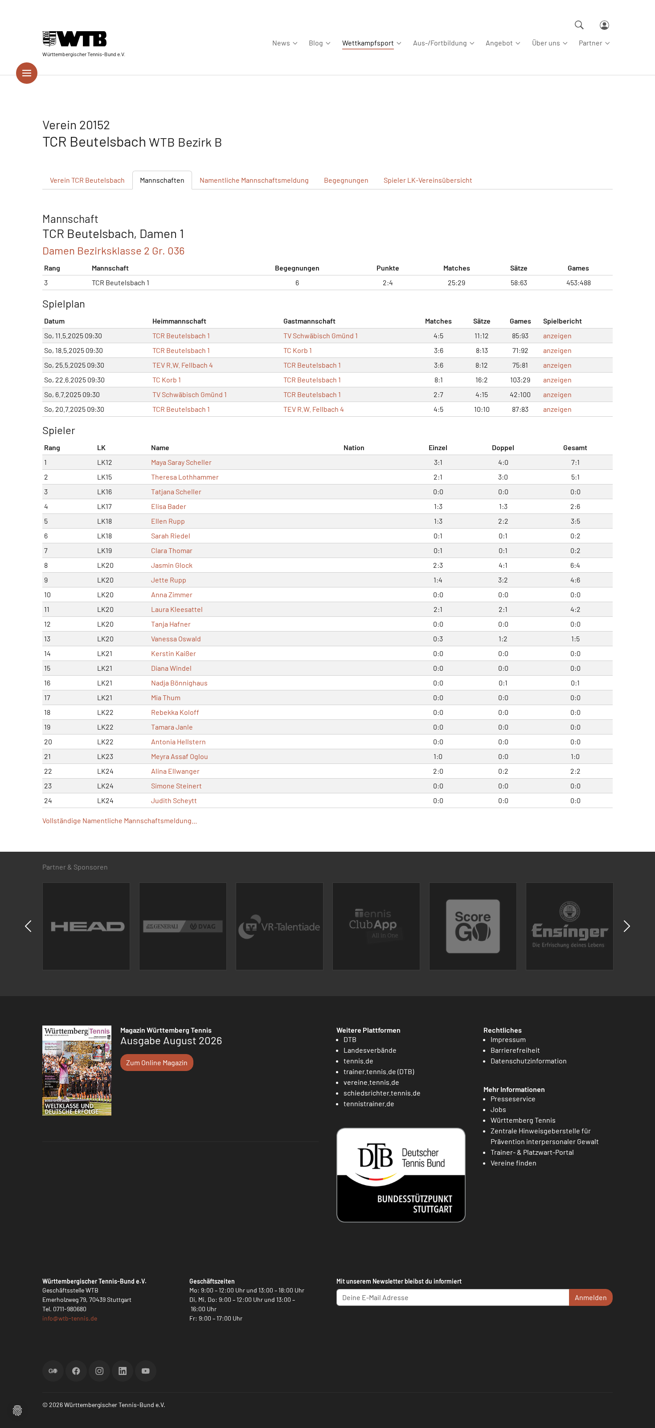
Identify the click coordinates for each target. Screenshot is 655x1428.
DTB (350, 1039)
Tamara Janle (172, 726)
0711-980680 (69, 1309)
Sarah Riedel (170, 535)
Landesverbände (370, 1050)
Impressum (508, 1039)
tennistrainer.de (369, 1103)
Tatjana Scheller (176, 491)
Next (627, 926)
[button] (17, 1409)
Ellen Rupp (168, 521)
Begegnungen (346, 180)
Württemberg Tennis (523, 1120)
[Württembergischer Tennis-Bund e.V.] (83, 39)
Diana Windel (171, 668)
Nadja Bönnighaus (179, 682)
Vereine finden (513, 1162)
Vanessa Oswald (176, 638)
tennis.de (358, 1060)
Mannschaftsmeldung (254, 180)
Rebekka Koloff (175, 712)
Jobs (498, 1109)
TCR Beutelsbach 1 (181, 335)
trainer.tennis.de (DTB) (379, 1071)
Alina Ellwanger (175, 771)
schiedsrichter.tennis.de (382, 1092)
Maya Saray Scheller (181, 462)
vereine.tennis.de (371, 1082)
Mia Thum (165, 697)
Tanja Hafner (171, 624)
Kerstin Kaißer (173, 653)
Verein (87, 180)
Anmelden (591, 1297)
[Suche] (579, 25)
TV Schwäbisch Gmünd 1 (320, 335)
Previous (28, 926)
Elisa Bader (168, 506)
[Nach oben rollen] (637, 1410)
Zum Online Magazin (157, 1062)
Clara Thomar (171, 550)
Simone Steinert (176, 785)
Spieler (428, 180)
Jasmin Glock (171, 565)
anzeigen (557, 335)
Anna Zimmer (171, 594)
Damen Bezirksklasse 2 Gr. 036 (113, 250)
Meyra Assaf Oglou (179, 756)
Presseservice (513, 1098)
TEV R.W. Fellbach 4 (182, 365)
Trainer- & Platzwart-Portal (532, 1152)
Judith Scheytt (174, 800)
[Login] (604, 25)
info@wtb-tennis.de (69, 1318)
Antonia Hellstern (178, 741)
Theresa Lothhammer (185, 476)
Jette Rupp (168, 579)
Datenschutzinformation (529, 1060)
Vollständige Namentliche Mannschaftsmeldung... (119, 820)
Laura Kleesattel (177, 609)
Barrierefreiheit (515, 1050)
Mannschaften (162, 180)
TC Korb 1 (297, 350)
